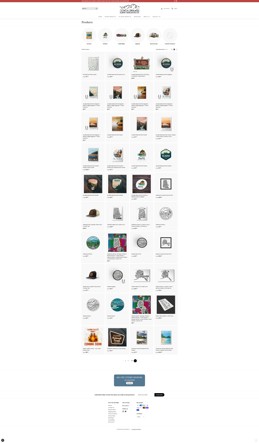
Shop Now (129, 383)
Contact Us (156, 16)
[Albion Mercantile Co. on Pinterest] (125, 411)
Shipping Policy (112, 411)
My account (111, 422)
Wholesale (137, 16)
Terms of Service (112, 413)
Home (100, 16)
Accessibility (111, 420)
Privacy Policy (111, 416)
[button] (2, 440)
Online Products (110, 16)
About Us (147, 16)
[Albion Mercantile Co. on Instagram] (123, 411)
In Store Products (125, 16)
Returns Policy (112, 409)
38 (132, 360)
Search (110, 405)
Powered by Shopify (136, 429)
